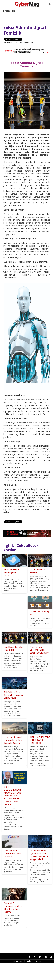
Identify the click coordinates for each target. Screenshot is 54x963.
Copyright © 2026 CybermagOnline (5, 956)
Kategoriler (9, 10)
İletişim (24, 14)
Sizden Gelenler (9, 14)
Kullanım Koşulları (34, 961)
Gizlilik (22, 961)
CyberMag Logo (39, 14)
